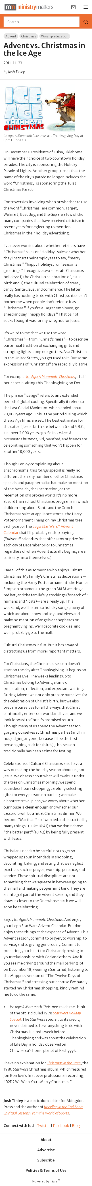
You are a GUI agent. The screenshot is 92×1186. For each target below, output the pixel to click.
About (46, 1139)
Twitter (43, 1125)
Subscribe (46, 1160)
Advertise (46, 1150)
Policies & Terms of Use (46, 1170)
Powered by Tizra (46, 1181)
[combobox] (41, 21)
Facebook (61, 1125)
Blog (76, 1125)
